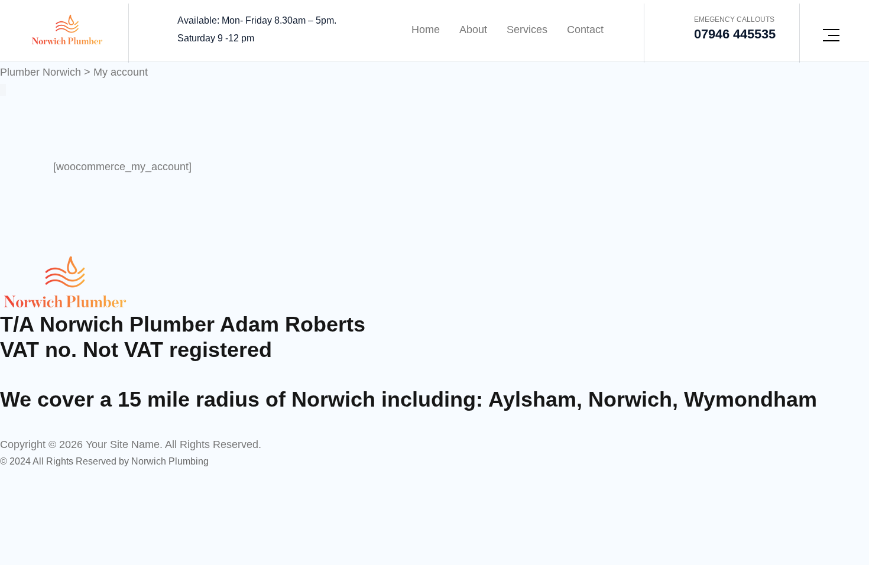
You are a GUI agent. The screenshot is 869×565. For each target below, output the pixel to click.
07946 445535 (735, 34)
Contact (585, 29)
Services (527, 29)
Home (425, 29)
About (473, 29)
